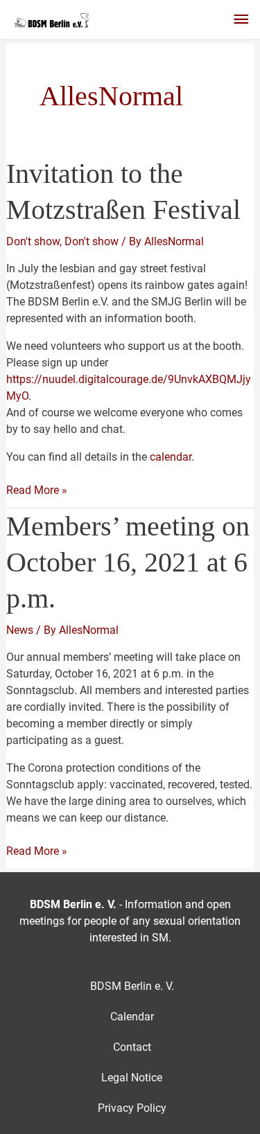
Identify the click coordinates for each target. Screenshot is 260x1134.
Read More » (36, 491)
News (19, 630)
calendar (170, 456)
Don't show (33, 241)
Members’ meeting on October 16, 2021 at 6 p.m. (128, 562)
